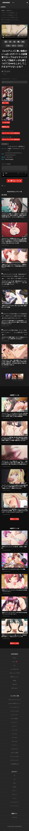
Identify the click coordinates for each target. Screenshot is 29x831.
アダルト (14, 661)
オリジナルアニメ (14, 802)
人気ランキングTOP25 (14, 673)
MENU (4, 7)
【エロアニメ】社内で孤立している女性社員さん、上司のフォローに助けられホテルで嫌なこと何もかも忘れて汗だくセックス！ (14, 322)
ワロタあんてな (14, 748)
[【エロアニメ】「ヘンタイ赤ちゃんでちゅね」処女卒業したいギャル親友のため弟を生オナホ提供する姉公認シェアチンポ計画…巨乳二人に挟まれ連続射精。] (14, 404)
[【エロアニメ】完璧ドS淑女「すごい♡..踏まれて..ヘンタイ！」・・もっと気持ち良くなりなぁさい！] (14, 332)
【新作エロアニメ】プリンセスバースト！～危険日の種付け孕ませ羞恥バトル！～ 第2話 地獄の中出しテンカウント (14, 266)
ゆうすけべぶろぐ (14, 760)
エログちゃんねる (14, 711)
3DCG (14, 783)
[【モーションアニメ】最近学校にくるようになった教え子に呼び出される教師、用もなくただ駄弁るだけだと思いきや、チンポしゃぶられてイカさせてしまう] (14, 500)
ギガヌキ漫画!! (14, 718)
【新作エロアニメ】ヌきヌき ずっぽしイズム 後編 (13, 569)
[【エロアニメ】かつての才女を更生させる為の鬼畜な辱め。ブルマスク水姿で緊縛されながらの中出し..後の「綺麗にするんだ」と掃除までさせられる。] (14, 476)
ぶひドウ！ (14, 726)
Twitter (14, 657)
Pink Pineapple (9, 159)
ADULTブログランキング (14, 699)
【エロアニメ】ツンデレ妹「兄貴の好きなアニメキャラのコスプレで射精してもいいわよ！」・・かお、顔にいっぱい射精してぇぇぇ (14, 282)
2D (14, 775)
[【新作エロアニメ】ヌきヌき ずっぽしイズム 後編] (14, 560)
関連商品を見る (5, 126)
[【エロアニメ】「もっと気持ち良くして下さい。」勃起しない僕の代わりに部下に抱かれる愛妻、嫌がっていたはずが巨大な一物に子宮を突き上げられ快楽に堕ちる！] (14, 452)
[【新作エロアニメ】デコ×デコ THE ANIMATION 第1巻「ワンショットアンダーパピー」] (14, 603)
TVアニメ (14, 790)
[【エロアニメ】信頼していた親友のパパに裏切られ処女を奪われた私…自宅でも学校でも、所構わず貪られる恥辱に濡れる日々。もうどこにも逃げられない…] (14, 205)
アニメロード (14, 745)
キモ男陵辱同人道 (14, 764)
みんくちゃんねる (14, 756)
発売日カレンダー (14, 676)
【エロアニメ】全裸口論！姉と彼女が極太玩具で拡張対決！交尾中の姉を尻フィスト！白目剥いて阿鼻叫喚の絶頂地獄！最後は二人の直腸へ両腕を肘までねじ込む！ (14, 439)
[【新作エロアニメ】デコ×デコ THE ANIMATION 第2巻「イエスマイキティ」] (14, 581)
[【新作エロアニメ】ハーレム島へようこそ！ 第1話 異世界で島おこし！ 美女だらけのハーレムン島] (14, 626)
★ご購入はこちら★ (14, 181)
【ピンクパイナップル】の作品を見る (11, 133)
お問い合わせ (14, 688)
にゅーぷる (14, 730)
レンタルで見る (6, 122)
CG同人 (14, 787)
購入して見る (5, 102)
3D (14, 779)
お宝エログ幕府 (14, 752)
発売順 (14, 680)
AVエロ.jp (14, 817)
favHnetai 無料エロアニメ (14, 703)
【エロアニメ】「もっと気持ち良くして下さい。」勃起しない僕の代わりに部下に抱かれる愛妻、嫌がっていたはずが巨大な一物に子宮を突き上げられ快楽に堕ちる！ (14, 463)
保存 (23, 41)
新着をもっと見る (14, 519)
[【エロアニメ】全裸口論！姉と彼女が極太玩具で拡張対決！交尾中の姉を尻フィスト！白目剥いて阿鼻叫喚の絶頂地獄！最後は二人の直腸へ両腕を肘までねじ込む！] (14, 428)
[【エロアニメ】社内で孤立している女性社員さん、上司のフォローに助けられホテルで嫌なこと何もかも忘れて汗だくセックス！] (14, 316)
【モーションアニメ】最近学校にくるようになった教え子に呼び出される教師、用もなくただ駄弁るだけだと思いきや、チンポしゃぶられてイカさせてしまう (14, 511)
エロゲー (14, 798)
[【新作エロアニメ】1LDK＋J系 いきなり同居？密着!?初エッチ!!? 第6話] (14, 297)
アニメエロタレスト (14, 707)
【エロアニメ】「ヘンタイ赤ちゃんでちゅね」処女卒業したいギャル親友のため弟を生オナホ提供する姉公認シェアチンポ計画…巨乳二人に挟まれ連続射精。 (14, 415)
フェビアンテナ (14, 714)
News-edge (14, 741)
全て (14, 665)
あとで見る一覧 (14, 669)
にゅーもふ (14, 733)
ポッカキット (14, 722)
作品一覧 (14, 684)
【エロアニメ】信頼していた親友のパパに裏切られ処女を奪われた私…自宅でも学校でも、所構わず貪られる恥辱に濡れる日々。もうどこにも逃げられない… (14, 215)
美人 (5, 185)
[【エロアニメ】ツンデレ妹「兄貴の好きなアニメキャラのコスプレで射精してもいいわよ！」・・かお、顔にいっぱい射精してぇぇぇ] (14, 276)
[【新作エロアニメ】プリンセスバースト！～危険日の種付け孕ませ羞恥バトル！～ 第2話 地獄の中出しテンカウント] (14, 256)
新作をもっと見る (14, 643)
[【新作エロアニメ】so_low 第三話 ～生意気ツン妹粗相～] (14, 538)
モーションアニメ (14, 805)
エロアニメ (14, 78)
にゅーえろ (14, 737)
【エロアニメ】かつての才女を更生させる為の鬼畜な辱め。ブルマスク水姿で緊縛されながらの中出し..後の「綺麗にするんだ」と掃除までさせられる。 (14, 487)
